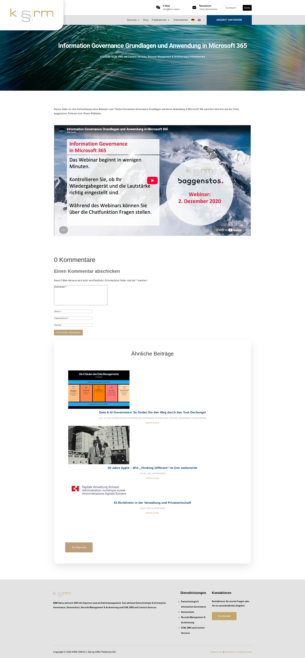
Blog (145, 20)
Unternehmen (180, 20)
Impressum (217, 652)
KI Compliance (162, 418)
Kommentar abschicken (68, 332)
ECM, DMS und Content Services (129, 56)
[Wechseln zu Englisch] (199, 20)
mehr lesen (152, 423)
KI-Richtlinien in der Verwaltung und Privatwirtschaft (152, 502)
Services (132, 20)
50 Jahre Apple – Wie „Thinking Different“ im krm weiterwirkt (152, 467)
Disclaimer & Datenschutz (238, 652)
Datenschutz (187, 612)
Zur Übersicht (79, 547)
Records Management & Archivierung (168, 56)
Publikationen (159, 20)
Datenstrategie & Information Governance (133, 418)
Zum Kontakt (224, 616)
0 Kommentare (197, 56)
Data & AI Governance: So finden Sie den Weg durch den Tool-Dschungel (152, 412)
